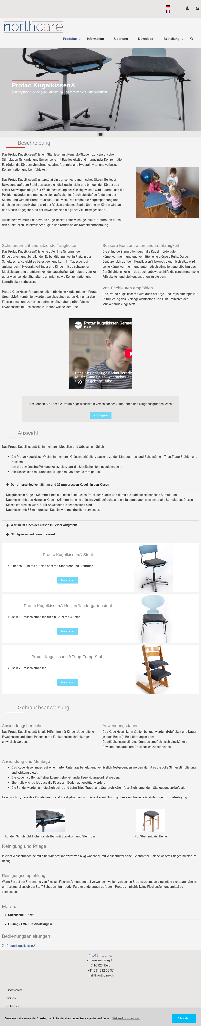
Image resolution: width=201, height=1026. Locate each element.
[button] (192, 39)
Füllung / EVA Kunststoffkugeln (30, 924)
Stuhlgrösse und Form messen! (33, 534)
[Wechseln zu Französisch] (168, 11)
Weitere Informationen (126, 1018)
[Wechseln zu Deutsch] (168, 6)
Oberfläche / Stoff (21, 915)
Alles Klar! (184, 1018)
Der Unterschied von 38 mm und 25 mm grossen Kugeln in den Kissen (60, 484)
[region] (100, 1017)
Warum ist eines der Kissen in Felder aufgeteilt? (44, 525)
